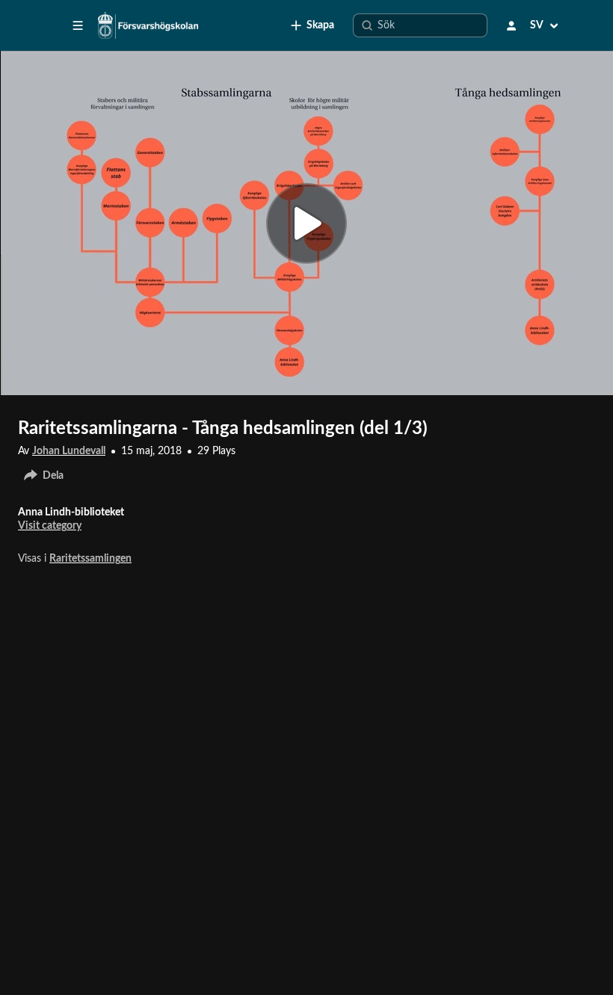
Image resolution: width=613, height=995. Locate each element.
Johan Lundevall (68, 451)
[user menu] (511, 25)
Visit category (49, 526)
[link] (313, 25)
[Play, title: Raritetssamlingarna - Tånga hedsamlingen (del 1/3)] (306, 223)
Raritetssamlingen (90, 559)
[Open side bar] (78, 25)
